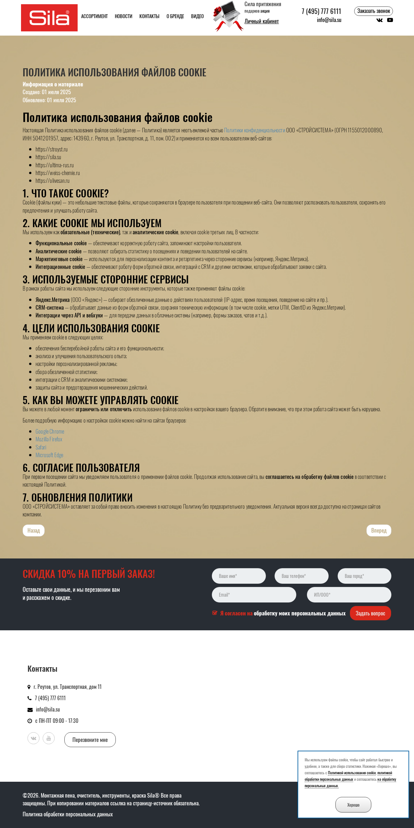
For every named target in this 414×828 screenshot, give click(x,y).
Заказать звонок (373, 10)
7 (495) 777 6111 (321, 11)
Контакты (149, 15)
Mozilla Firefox (49, 439)
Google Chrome (50, 431)
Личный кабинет (262, 21)
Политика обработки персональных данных (68, 814)
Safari (41, 447)
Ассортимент (94, 15)
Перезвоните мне (90, 739)
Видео (197, 15)
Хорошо (353, 804)
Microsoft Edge (49, 455)
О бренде (175, 15)
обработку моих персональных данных (300, 613)
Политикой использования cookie (352, 772)
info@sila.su (329, 20)
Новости (123, 15)
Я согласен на (283, 613)
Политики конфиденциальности (254, 130)
